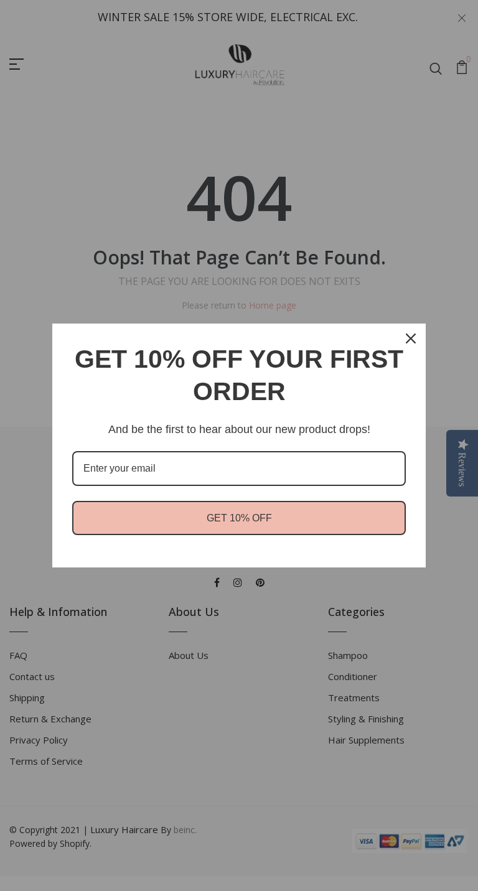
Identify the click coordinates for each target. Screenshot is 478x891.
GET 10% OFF (239, 518)
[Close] (411, 338)
